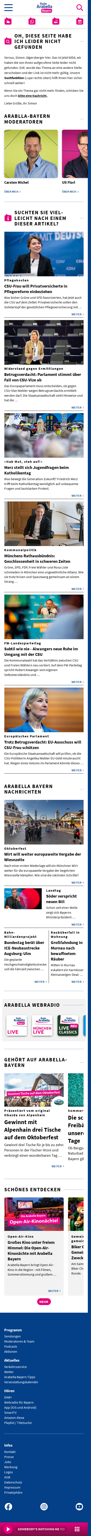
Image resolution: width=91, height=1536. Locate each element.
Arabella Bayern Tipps (19, 1374)
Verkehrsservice (15, 1364)
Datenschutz (13, 1479)
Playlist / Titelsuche (18, 1420)
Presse (9, 1454)
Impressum (12, 1484)
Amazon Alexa (14, 1414)
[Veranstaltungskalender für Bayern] (80, 21)
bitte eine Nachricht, (32, 95)
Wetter (9, 1369)
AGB (7, 1474)
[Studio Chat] (32, 21)
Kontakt (9, 1449)
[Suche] (80, 7)
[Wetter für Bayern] (8, 21)
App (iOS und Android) (20, 1404)
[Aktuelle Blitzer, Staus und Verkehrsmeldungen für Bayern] (56, 21)
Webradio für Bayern (19, 1399)
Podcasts (10, 1343)
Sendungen (12, 1333)
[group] (16, 1023)
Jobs (7, 1459)
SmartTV (10, 1409)
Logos (8, 1469)
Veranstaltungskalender (21, 1379)
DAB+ (8, 1394)
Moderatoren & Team (19, 1338)
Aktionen (10, 1349)
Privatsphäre (13, 1489)
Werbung (10, 1464)
